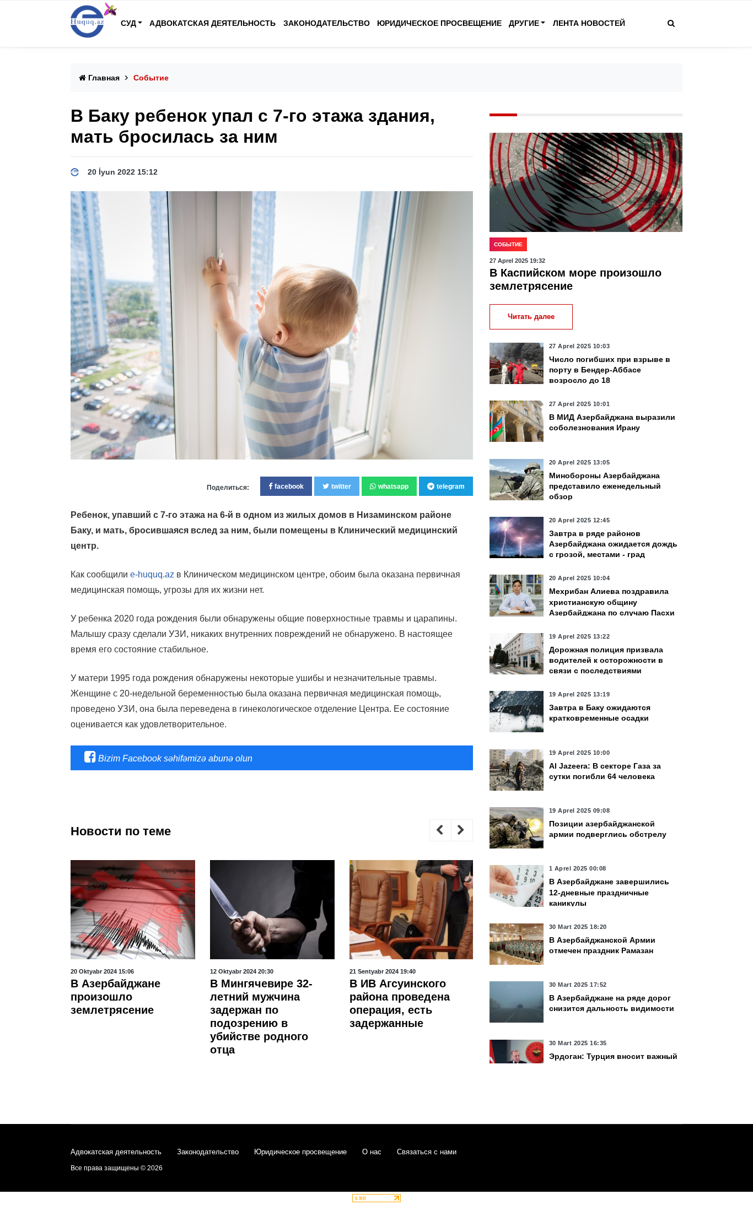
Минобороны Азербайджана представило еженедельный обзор (605, 486)
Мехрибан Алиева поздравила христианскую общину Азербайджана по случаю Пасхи (612, 602)
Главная (103, 77)
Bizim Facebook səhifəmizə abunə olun (174, 758)
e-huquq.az (152, 574)
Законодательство (326, 23)
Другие (524, 23)
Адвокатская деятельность (212, 23)
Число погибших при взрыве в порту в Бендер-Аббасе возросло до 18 (609, 370)
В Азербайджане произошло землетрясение (115, 996)
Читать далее (531, 316)
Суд (128, 23)
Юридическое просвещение (439, 23)
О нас (371, 1152)
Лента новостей (589, 23)
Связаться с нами (426, 1152)
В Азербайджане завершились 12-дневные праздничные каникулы (609, 892)
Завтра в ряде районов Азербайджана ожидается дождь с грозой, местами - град (613, 544)
